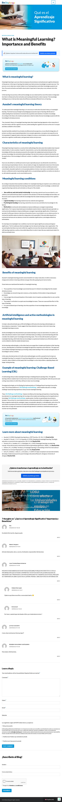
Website (4, 715)
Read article (50, 437)
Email (4, 707)
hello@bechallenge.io (16, 732)
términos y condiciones (16, 785)
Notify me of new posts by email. (12, 741)
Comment (5, 677)
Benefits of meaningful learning (31, 481)
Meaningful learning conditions (17, 482)
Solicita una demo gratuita (47, 53)
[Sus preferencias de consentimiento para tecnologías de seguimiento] (59, 799)
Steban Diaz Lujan (17, 588)
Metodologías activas (8, 35)
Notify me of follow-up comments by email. (15, 736)
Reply (58, 537)
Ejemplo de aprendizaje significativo (37, 482)
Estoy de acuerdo (8, 726)
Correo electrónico (7, 772)
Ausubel (19, 481)
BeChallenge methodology (28, 387)
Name (4, 700)
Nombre (4, 764)
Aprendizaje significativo (9, 481)
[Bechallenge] (13, 3)
